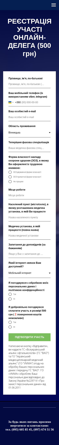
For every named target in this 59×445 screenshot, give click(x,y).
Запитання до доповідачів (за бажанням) (26, 273)
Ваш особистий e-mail (22, 138)
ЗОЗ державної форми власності (27, 198)
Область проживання (21, 152)
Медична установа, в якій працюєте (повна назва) (24, 255)
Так (14, 320)
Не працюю (18, 208)
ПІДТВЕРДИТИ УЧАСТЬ (29, 363)
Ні (14, 325)
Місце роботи (16, 216)
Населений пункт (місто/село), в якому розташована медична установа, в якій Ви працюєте (28, 234)
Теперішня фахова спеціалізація (28, 169)
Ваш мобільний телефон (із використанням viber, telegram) (27, 121)
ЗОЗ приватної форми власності (27, 203)
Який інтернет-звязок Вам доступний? (24, 291)
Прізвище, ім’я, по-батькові (25, 105)
